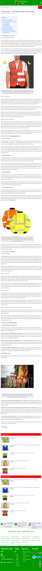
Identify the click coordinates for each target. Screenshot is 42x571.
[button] (1, 2)
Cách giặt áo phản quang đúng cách (9, 31)
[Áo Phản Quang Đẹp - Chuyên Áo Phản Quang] (21, 2)
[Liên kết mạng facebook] (40, 566)
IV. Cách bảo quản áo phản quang (7, 29)
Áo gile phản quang (6, 24)
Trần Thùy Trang (11, 13)
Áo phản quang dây (6, 22)
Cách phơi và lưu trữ (6, 32)
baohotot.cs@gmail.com (7, 559)
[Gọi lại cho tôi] (40, 563)
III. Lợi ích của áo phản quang (6, 28)
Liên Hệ (17, 565)
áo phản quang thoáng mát (18, 329)
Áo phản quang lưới (6, 25)
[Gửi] (40, 7)
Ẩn (5, 17)
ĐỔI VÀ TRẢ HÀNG (22, 523)
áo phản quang (12, 35)
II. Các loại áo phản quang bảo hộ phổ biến (9, 21)
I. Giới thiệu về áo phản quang (6, 19)
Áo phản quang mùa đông (7, 26)
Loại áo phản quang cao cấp (6, 195)
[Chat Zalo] (40, 561)
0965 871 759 (10, 562)
